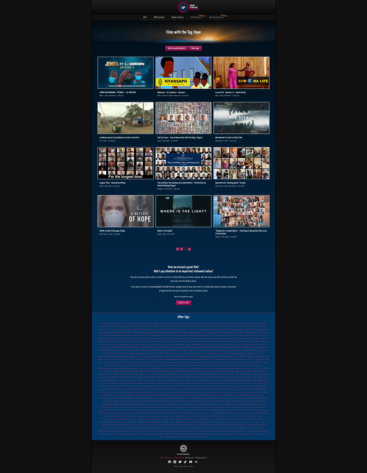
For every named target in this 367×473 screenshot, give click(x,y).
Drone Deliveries (178, 350)
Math (114, 386)
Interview (232, 377)
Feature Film (122, 359)
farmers (100, 359)
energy (219, 353)
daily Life (244, 344)
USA (177, 428)
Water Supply (264, 431)
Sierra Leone (109, 413)
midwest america (196, 386)
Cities (149, 338)
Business (134, 335)
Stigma (198, 416)
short (249, 410)
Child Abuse (241, 335)
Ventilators (138, 431)
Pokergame (214, 398)
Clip (125, 341)
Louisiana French (219, 383)
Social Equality (170, 413)
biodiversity (136, 332)
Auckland (128, 329)
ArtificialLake (228, 326)
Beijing (242, 329)
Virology (178, 431)
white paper (151, 434)
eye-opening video (214, 356)
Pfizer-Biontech (123, 398)
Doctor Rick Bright (103, 350)
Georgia (181, 365)
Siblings (265, 410)
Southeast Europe (127, 416)
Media (118, 386)
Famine (262, 356)
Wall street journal (216, 431)
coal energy (164, 341)
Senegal (200, 410)
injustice (139, 377)
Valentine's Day (103, 431)
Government (120, 368)
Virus (193, 431)
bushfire (128, 335)
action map (156, 323)
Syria (182, 419)
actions (162, 323)
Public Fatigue (190, 401)
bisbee (166, 332)
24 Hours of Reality (131, 323)
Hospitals (116, 374)
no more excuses (170, 392)
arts (239, 326)
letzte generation (160, 383)
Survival (147, 419)
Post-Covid (116, 401)
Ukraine (199, 425)
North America (205, 392)
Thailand (251, 419)
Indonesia (103, 377)
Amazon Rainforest (105, 326)
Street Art (233, 416)
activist (173, 323)
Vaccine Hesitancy (219, 428)
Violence (165, 431)
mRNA (134, 389)
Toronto (236, 422)
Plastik (189, 398)
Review (118, 407)
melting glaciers (152, 386)
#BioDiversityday (105, 323)
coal (159, 341)
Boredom (247, 332)
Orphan (147, 395)
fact (235, 356)
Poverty (122, 401)
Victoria (144, 431)
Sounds (250, 413)
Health (103, 371)
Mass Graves (108, 386)
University (142, 428)
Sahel (249, 407)
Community (207, 341)
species (150, 416)
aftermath (203, 323)
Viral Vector (172, 431)
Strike (238, 416)
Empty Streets (203, 353)
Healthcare (155, 371)
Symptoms (177, 419)
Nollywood (179, 392)
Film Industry (160, 359)
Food (111, 362)
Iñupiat (101, 380)
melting (145, 386)
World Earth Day (188, 434)
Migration (210, 386)
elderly (161, 353)
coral (131, 344)
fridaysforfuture (256, 362)
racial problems (242, 401)
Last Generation (131, 383)
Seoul (209, 410)
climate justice (231, 338)
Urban (173, 428)
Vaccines (261, 428)
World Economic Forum (200, 434)
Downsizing (165, 350)
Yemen (263, 434)
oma (118, 395)
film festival (151, 359)
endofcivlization (212, 353)
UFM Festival (159, 17)
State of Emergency (175, 416)
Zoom (206, 437)
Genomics (165, 365)
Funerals (116, 365)
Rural (222, 407)
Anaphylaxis (129, 326)
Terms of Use (183, 466)
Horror (110, 374)
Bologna (225, 332)
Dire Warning (222, 347)
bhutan (101, 332)
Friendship (265, 362)
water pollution (255, 431)
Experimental (175, 356)
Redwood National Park (174, 404)
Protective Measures (162, 401)
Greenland (205, 368)
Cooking (115, 344)
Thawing (261, 419)
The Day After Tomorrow (129, 422)
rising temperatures (146, 407)
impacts (255, 374)
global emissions (237, 365)
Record (148, 404)
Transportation (105, 425)
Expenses (159, 356)
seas (182, 410)
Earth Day (211, 350)
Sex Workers (215, 410)
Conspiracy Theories (254, 341)
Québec (228, 401)
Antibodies (177, 326)
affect (193, 323)
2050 (123, 323)
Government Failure (143, 368)
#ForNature (114, 323)
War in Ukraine (233, 431)
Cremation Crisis (206, 344)
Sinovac (123, 413)
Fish (253, 359)
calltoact (146, 335)
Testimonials (239, 419)
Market (266, 383)
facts (245, 356)
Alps (265, 323)
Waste (240, 431)
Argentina (212, 326)
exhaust (146, 356)
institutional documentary (185, 377)
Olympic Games (112, 395)
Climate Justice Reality (243, 338)
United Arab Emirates (240, 425)
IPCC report (113, 380)
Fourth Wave (199, 362)
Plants (150, 398)
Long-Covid (208, 383)
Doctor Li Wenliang (260, 347)
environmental (259, 353)
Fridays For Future (246, 362)
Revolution (124, 407)
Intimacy (238, 377)
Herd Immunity (185, 371)
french (229, 362)
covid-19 (159, 344)
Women (181, 434)
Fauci (109, 359)
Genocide (159, 365)
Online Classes (140, 395)
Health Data (117, 371)
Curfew (238, 344)
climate (163, 338)
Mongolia (264, 386)
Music (148, 389)
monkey (102, 389)
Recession (143, 404)
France (217, 362)
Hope (106, 374)
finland (233, 359)
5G (146, 323)
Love (226, 383)
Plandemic (145, 398)
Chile (262, 335)
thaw (256, 419)
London (195, 383)
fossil (156, 362)
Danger (254, 344)
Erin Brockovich (121, 356)
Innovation (146, 377)
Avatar (161, 329)
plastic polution (172, 398)
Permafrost (261, 395)
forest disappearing (148, 362)
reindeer (221, 404)
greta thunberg (221, 368)
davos (265, 344)
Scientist (140, 410)
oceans (244, 392)
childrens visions (255, 335)
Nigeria (163, 392)
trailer (257, 422)
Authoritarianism (148, 329)
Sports (160, 416)
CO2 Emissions (144, 341)
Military (223, 386)
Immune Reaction (213, 374)
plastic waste (182, 398)
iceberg (160, 374)
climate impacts (221, 338)
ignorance (179, 374)
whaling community (131, 434)
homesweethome (240, 371)
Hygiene (141, 374)
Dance (249, 344)
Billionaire (129, 332)
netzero (110, 392)
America (114, 326)
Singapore (117, 413)
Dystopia (196, 350)
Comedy (194, 341)
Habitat (249, 368)
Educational (132, 353)
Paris (221, 395)
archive (202, 326)
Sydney (171, 419)
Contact (102, 344)
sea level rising (165, 410)
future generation (129, 365)
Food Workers (133, 362)
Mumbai (138, 389)
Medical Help (132, 386)
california (140, 335)
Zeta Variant (187, 437)
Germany (186, 365)
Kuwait (104, 383)
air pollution (223, 323)
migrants (204, 386)
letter (152, 383)
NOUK (216, 392)
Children (247, 335)
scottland (154, 410)
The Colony (119, 422)
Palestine (199, 395)
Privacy (127, 401)
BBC (232, 329)
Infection (133, 377)
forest (140, 362)
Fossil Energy (162, 362)
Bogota (215, 332)
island (134, 380)
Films (211, 359)
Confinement (226, 341)
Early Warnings (204, 350)
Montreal (107, 389)
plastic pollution (162, 398)
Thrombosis (203, 422)
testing (246, 419)
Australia (135, 329)
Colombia (182, 341)
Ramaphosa (116, 404)
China (266, 335)
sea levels (173, 410)
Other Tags (195, 48)
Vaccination (191, 428)
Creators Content (196, 344)
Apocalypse (190, 326)
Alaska (245, 323)
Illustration (186, 374)
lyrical (230, 383)
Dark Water (260, 344)
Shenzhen (240, 410)
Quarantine (222, 401)
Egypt (156, 353)
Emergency (180, 353)
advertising (187, 323)
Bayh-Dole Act (226, 329)
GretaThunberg (230, 368)
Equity (114, 356)
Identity (170, 374)
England (243, 353)
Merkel (176, 386)
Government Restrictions (171, 368)
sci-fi (116, 410)
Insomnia (159, 377)
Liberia (173, 383)
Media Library (178, 17)
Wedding (122, 434)
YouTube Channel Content (171, 437)
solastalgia (215, 413)
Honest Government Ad (259, 371)
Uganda (192, 425)
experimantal (167, 356)
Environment (250, 353)
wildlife (166, 434)
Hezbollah (193, 371)
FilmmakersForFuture (203, 359)
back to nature (194, 329)
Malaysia (240, 383)
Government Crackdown (131, 368)
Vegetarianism (119, 431)
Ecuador (119, 353)
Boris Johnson (255, 332)
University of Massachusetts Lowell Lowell (158, 428)
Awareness (173, 329)
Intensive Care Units (211, 377)
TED (234, 419)
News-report (143, 392)
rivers (177, 407)
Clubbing (129, 341)
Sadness (245, 407)
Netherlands (103, 392)
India (267, 374)
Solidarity (222, 413)
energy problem (226, 353)
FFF (127, 359)
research (263, 404)
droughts (186, 350)
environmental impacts (104, 356)
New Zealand (131, 392)
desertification (162, 347)
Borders (242, 332)
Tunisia (135, 425)
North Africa (196, 392)
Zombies (201, 437)
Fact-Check (240, 356)
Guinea (244, 368)
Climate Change (190, 338)
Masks (102, 386)
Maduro (235, 383)
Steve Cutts (192, 416)
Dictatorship (189, 347)
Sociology (205, 413)
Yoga (267, 434)
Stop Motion (220, 416)
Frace (205, 362)
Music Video (172, 389)
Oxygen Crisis (168, 395)
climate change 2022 (201, 338)
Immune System (223, 374)
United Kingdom (251, 425)
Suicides (126, 419)
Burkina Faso (121, 335)
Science (121, 410)
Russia (234, 407)
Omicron (122, 395)
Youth (161, 437)
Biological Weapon (146, 332)
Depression (149, 347)
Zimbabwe (195, 437)
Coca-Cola (176, 341)
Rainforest (262, 401)
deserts (169, 347)
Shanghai (222, 410)
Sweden (153, 419)
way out (108, 434)
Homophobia (249, 371)
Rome (198, 407)
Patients (248, 395)
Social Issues (179, 413)
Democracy (136, 347)
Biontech (154, 332)
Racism (250, 401)
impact (237, 374)
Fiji (146, 359)
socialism (199, 413)
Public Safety (206, 401)
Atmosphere (122, 329)
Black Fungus (190, 332)
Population (259, 398)
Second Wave (188, 410)
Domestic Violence (126, 350)
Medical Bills (124, 386)
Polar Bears (233, 398)
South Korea (117, 416)
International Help (223, 377)
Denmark (142, 347)
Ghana (198, 365)
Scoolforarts (147, 410)
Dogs (118, 350)
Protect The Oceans (149, 401)
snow (131, 413)
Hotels (121, 374)
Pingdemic (138, 398)
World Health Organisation (228, 434)
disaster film (237, 347)
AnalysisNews (121, 326)
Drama (171, 350)
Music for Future (155, 389)
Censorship (218, 335)
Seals (178, 410)
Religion (236, 404)
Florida (101, 362)
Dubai (191, 350)
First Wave (248, 359)
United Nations (261, 425)
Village (160, 431)
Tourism (245, 422)
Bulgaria (114, 335)
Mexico (181, 386)
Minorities (229, 386)
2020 (119, 323)
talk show (200, 419)
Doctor (252, 347)
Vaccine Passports (253, 428)
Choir (116, 338)
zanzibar (181, 437)
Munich (143, 389)
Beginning (237, 329)
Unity (136, 428)
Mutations (212, 389)
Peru (112, 398)
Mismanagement (246, 386)
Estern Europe (130, 356)
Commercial (200, 341)
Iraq (122, 380)
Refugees (200, 404)
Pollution (244, 398)
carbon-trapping (193, 335)
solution (238, 413)
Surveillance (140, 419)
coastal (171, 341)
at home (111, 329)
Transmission (264, 422)
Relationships (229, 404)
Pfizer (116, 398)
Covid (148, 344)
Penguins (254, 395)
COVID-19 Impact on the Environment (173, 344)
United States (106, 428)
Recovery (153, 404)
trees (126, 425)
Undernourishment (208, 425)
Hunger (136, 374)
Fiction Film (132, 359)
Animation (156, 326)
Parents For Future (214, 395)
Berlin (266, 329)
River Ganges (171, 407)
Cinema (134, 338)
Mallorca (249, 383)
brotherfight (102, 335)
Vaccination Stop (200, 428)
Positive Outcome (107, 401)
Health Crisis (109, 371)
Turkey (140, 425)
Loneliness (201, 383)
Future (121, 365)
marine (255, 383)
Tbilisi (217, 419)
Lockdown (181, 383)
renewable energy (244, 404)
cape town (164, 335)
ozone (175, 395)
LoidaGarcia (188, 383)
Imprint (191, 466)
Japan (178, 380)
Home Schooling (223, 371)
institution (174, 377)
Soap (143, 413)
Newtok (150, 392)
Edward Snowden (141, 353)
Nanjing (231, 389)
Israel (144, 380)
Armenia (218, 326)
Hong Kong (101, 374)
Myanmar (218, 389)
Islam (130, 380)
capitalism (171, 335)
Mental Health (169, 386)
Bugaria (109, 335)
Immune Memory (203, 374)
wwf (254, 434)
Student (254, 416)
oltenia (105, 395)
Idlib (175, 374)
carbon (177, 335)
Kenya (230, 380)
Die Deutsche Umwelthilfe (201, 347)
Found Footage (191, 362)
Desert (155, 347)
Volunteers (203, 431)
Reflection (185, 404)
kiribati (244, 380)
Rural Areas (228, 407)
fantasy (267, 356)
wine (170, 434)
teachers (222, 419)
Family (257, 356)
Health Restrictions (145, 371)
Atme (116, 329)
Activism (167, 323)
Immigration (194, 374)
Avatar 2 (166, 329)
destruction (175, 347)
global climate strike (226, 365)
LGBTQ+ (168, 383)
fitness (262, 359)
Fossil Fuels (182, 362)
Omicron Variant (130, 395)
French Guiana (236, 362)
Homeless (231, 371)
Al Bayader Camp (233, 323)
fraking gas (211, 362)
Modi (259, 386)
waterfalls (102, 434)
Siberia (260, 410)
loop (213, 383)
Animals (136, 326)
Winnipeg (175, 434)
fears (116, 359)
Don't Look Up (136, 350)
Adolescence (179, 323)
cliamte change (155, 338)
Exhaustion (153, 356)
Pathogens (242, 395)
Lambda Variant (114, 383)
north (190, 392)
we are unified (115, 434)
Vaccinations (209, 428)
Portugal (265, 398)
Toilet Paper (218, 422)
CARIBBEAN (201, 335)
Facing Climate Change (227, 356)
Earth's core (229, 350)
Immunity (231, 374)
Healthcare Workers (174, 371)
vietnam (154, 431)
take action (193, 419)
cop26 (120, 344)
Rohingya (182, 407)
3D (139, 323)
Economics (266, 350)
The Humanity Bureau (143, 422)
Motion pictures (120, 389)
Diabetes (182, 347)
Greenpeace (212, 368)
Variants (111, 431)
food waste (125, 362)
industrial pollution (111, 377)
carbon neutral (183, 335)
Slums (127, 413)
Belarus (247, 329)
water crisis (246, 431)
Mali (245, 383)
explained (188, 356)
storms (227, 416)
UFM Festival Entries (183, 425)
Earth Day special (220, 350)
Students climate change (110, 419)
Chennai (234, 335)
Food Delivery (117, 362)
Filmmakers (193, 359)
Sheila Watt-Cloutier (231, 410)
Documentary (113, 350)
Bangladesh (208, 329)
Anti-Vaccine (169, 326)
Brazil (261, 332)
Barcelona (215, 329)
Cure (234, 344)
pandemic (205, 395)
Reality (137, 404)
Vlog (197, 431)
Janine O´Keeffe (171, 380)
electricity (173, 353)
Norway (212, 392)
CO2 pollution (153, 341)
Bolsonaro (230, 332)
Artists (235, 326)
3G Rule (143, 323)
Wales (208, 431)
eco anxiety (237, 350)
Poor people (251, 398)
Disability (229, 347)
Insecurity (152, 377)
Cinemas (139, 338)
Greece (189, 368)
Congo (237, 341)
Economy (106, 353)
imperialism (262, 374)
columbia (188, 341)
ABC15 (150, 323)
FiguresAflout (141, 359)
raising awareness (106, 404)
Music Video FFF (181, 389)
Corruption (143, 344)
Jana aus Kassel (161, 380)
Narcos (236, 389)
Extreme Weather (203, 356)
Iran (118, 380)
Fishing (257, 359)
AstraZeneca (263, 326)
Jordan (211, 380)
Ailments (216, 323)
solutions (244, 413)
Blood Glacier (198, 332)
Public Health (198, 401)
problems (133, 401)
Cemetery (211, 335)
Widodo (161, 434)
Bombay (236, 332)
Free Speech (223, 362)
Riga (129, 407)
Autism (156, 329)
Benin (257, 329)
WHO (156, 434)
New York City (123, 392)
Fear (113, 359)
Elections (166, 353)
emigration (187, 353)
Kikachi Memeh (237, 380)
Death (103, 347)
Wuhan (250, 434)
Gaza (147, 365)
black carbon (182, 332)
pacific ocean (186, 395)
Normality (185, 392)
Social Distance (161, 413)
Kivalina (254, 380)
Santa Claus (259, 407)
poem (204, 398)
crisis (220, 344)
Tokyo (224, 422)
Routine (218, 407)
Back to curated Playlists (176, 48)
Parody (236, 395)
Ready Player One (129, 404)
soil (210, 413)
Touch (240, 422)
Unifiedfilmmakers (228, 425)
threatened (195, 422)
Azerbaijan (180, 329)
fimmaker (216, 359)
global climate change (213, 365)
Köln (100, 383)
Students (260, 416)
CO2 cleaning (135, 341)
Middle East (187, 386)
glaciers (203, 365)
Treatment (121, 425)
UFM (145, 17)
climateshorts (111, 341)
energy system (236, 353)
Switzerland (164, 419)
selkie (195, 410)
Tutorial (145, 425)
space (134, 416)
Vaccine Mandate (230, 428)
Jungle (215, 380)
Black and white (172, 332)
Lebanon (147, 383)
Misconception (237, 386)
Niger (158, 392)
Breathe (266, 332)
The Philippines (165, 422)
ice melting (154, 374)
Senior (205, 410)
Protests (171, 401)
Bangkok (202, 329)
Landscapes (122, 383)
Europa (136, 356)
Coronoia (136, 344)
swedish (158, 419)
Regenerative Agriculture (211, 404)
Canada (158, 335)
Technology (229, 419)
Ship (245, 410)
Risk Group (156, 407)
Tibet (208, 422)
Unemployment (218, 425)
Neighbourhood (259, 389)
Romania (194, 407)
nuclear (221, 392)
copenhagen (126, 344)
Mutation (205, 389)
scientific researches (130, 410)
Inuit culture (249, 377)
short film (254, 410)
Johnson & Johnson (202, 380)
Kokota (266, 380)
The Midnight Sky (155, 422)
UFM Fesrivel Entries (170, 425)
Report (252, 404)
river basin (163, 407)
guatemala (238, 368)
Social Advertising (151, 413)
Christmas (129, 338)
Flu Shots (106, 362)
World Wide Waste (242, 434)
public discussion (180, 401)
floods (267, 359)
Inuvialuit (106, 380)
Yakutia (258, 434)
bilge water (116, 332)
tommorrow (230, 422)
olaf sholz (257, 392)
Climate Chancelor (180, 338)
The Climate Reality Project (107, 422)
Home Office (214, 371)
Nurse (226, 392)
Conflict (233, 341)
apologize (196, 326)
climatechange (102, 341)
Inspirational (166, 377)
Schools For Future (109, 410)
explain (182, 356)
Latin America (141, 383)
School (101, 410)
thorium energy (187, 422)
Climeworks (119, 341)
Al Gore (241, 323)
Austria (140, 329)
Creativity (188, 344)
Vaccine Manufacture (241, 428)
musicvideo (199, 389)
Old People (264, 392)
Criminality (215, 344)
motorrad (128, 389)
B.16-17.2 (186, 329)
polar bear (226, 398)
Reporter (257, 404)
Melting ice (161, 386)
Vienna (149, 431)
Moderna (254, 386)
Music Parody (164, 389)
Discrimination (246, 347)
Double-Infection (145, 350)
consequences (244, 341)
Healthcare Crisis (163, 371)
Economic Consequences (255, 350)
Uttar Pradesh (183, 428)
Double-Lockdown (156, 350)
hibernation (200, 371)
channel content (226, 335)
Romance (188, 407)
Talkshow (206, 419)
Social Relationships (190, 413)
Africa (197, 323)
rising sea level (135, 407)
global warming (256, 365)
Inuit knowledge (258, 377)
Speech (155, 416)
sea (159, 410)
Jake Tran (153, 380)
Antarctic (162, 326)
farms (105, 359)
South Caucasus (108, 416)
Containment (108, 344)
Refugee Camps (193, 404)
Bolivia (220, 332)
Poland (220, 398)
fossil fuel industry (172, 362)
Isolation (139, 380)
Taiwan (187, 419)
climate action (170, 338)
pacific (179, 395)
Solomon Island (230, 413)
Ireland (126, 380)
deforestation (116, 347)
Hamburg (259, 368)
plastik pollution (197, 398)
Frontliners (109, 365)
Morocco (113, 389)
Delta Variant (128, 347)
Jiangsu (187, 380)
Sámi (253, 407)
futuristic (137, 365)
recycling (164, 404)
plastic (155, 398)
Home (208, 371)
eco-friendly (244, 350)
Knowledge (260, 380)
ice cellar (147, 374)
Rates (121, 404)
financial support (225, 359)
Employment (194, 353)
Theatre (172, 422)
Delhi (122, 347)
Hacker (254, 368)
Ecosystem (113, 353)
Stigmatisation (205, 416)
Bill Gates (123, 332)
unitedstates (130, 428)
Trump (130, 425)
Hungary (131, 374)
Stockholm (213, 416)
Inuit (243, 377)
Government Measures (156, 368)
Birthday (160, 332)
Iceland (165, 374)
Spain (145, 416)
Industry (120, 377)
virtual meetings (186, 431)
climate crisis (212, 338)
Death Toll (108, 347)
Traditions (252, 422)
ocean (230, 392)
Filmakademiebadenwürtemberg (173, 359)
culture (230, 344)
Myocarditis (225, 389)
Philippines (131, 398)
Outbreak (156, 395)
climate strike (264, 338)
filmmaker (186, 359)
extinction (195, 356)
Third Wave (179, 422)
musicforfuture (190, 389)
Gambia (143, 365)
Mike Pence (217, 386)
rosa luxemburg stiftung (208, 407)
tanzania (212, 419)
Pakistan (193, 395)
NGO (154, 392)
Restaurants (103, 407)
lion (177, 383)
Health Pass (135, 371)
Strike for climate (246, 416)
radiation (255, 401)
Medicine (139, 386)
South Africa (256, 413)
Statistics (185, 416)
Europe (141, 356)
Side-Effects (101, 413)
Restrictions (111, 407)
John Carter (193, 380)
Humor (126, 374)
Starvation (166, 416)
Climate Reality (255, 338)
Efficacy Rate (150, 353)
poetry (208, 398)
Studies (120, 419)
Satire (265, 407)
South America (264, 413)
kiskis (249, 380)
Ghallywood (193, 365)
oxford (162, 395)
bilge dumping (108, 332)
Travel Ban (114, 425)
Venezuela (126, 431)
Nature (252, 389)
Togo (212, 422)
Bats (220, 329)
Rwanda (239, 407)
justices (220, 380)
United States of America (118, 428)
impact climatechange (246, 374)
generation (153, 365)
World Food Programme (213, 434)
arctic (207, 326)
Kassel (226, 380)
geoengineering (173, 365)
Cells (206, 335)
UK (195, 425)
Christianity (121, 338)
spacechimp (140, 416)
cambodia (152, 335)
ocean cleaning (237, 392)
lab (108, 383)
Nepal (265, 389)
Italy (148, 380)
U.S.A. (150, 425)
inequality (127, 377)
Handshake (266, 368)
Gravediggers (182, 368)
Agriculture (210, 323)
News (137, 392)
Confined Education (216, 341)
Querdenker (234, 401)
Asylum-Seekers (103, 329)
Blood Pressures (207, 332)
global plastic (247, 365)
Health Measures (126, 371)
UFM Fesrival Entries (158, 425)
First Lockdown (240, 359)
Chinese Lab (102, 338)
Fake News (251, 356)
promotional (140, 401)
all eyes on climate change (255, 323)
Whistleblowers (142, 434)
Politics (239, 398)
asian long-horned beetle (252, 326)
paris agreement (229, 395)
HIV (205, 371)
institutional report (199, 377)
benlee (262, 329)
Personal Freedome (105, 398)
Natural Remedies (244, 389)
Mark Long (260, 383)
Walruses (225, 431)
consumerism (265, 341)
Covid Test (153, 344)
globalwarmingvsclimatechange (107, 368)
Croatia (225, 344)
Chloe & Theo (110, 338)
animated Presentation (145, 326)
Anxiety (183, 326)
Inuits (265, 377)
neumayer (115, 392)
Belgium (253, 329)
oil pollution (250, 392)
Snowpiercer (137, 413)
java (182, 380)
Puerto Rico (214, 401)
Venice (132, 431)
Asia (242, 326)
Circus (144, 338)
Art (222, 326)
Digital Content (213, 347)
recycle (159, 404)
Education (125, 353)
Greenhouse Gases (197, 368)
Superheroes (132, 419)
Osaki (151, 395)
